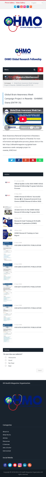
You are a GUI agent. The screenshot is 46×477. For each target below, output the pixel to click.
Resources (6, 441)
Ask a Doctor (7, 447)
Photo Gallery (9, 3)
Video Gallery (20, 3)
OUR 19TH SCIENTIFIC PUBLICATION (27, 327)
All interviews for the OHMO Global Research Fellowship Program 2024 (27, 211)
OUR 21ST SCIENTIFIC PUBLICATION (27, 287)
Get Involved (7, 451)
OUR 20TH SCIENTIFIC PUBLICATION (27, 308)
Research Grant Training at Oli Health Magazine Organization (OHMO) (27, 222)
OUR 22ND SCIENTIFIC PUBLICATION (27, 267)
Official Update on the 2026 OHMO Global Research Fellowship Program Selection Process (28, 186)
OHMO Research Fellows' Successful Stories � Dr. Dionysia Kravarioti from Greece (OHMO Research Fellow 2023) (27, 199)
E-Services (6, 444)
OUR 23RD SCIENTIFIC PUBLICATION (27, 245)
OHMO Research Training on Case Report (26, 234)
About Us (6, 431)
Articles (5, 438)
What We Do (7, 435)
